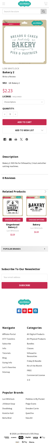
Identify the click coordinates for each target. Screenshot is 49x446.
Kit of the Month (34, 365)
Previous (41, 191)
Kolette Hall (8, 413)
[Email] (10, 139)
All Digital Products (35, 334)
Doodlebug (7, 408)
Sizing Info (7, 362)
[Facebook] (4, 139)
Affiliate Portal (9, 334)
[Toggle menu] (3, 3)
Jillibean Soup (8, 403)
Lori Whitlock (8, 399)
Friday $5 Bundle (34, 361)
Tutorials (6, 353)
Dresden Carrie (32, 408)
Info (4, 348)
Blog (4, 357)
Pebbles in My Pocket (35, 399)
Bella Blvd (6, 418)
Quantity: (8, 108)
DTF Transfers (8, 339)
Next (45, 191)
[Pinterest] (26, 139)
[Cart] (45, 3)
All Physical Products (36, 339)
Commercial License (36, 375)
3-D (28, 380)
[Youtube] (30, 310)
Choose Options (13, 220)
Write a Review (9, 76)
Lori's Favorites (9, 367)
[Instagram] (35, 310)
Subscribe (6, 343)
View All (29, 418)
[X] (21, 139)
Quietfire (30, 413)
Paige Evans (31, 403)
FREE (29, 370)
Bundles (30, 343)
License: (12, 96)
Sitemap (6, 372)
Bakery (36, 224)
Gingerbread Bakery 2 (12, 226)
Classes (30, 348)
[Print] (15, 139)
